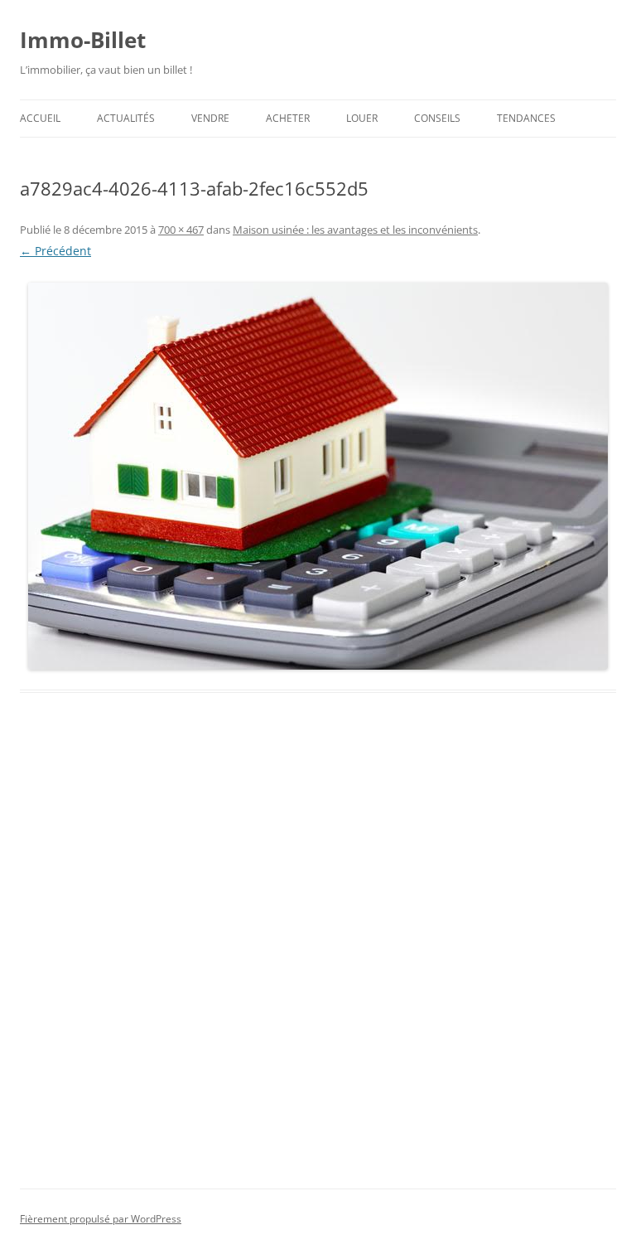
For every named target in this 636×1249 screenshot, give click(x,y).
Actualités (126, 118)
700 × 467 (181, 229)
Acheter (288, 118)
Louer (362, 118)
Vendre (210, 118)
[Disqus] (318, 960)
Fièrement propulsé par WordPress (100, 1219)
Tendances (526, 118)
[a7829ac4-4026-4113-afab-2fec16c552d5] (318, 476)
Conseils (437, 118)
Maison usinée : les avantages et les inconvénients (355, 229)
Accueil (40, 118)
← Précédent (55, 251)
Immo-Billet (83, 40)
